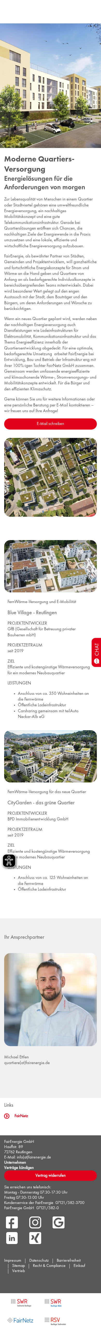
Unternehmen (15, 1163)
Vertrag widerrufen (50, 1176)
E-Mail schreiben (50, 424)
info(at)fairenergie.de (34, 1157)
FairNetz (21, 1116)
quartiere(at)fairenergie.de (27, 1063)
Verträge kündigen (19, 1168)
